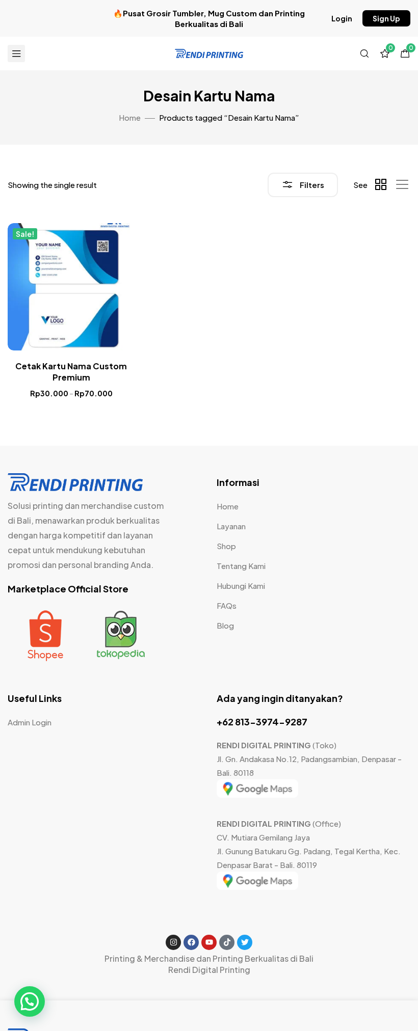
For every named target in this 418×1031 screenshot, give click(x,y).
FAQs (227, 605)
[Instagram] (173, 942)
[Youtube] (209, 942)
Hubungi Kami (241, 585)
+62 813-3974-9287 (262, 721)
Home (130, 117)
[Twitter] (244, 942)
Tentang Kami (241, 566)
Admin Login (29, 722)
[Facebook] (191, 942)
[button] (341, 18)
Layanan (231, 526)
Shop (226, 546)
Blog (225, 625)
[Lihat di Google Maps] (257, 794)
